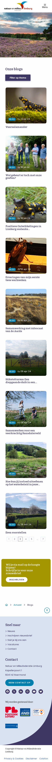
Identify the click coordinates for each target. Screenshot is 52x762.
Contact (12, 649)
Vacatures (13, 644)
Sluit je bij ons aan (16, 640)
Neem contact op (19, 682)
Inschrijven (16, 579)
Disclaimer (31, 759)
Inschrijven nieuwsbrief (19, 636)
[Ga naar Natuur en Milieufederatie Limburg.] (6, 604)
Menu (45, 7)
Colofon (43, 759)
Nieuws (11, 631)
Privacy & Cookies (13, 759)
